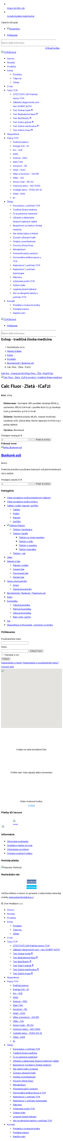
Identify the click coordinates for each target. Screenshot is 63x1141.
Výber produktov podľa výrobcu (22, 502)
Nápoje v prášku (20, 565)
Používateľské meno (11, 639)
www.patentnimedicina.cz (21, 897)
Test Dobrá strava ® (23, 130)
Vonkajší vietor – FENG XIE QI (27, 190)
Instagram (32, 887)
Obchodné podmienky (17, 842)
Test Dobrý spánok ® (23, 122)
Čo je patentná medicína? (25, 214)
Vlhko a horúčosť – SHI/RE (26, 174)
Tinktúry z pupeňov (28, 546)
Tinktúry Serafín (20, 534)
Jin (14, 198)
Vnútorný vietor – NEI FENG (26, 186)
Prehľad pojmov (21, 142)
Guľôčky (17, 522)
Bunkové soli (11, 455)
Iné (8, 621)
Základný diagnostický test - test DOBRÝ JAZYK (26, 104)
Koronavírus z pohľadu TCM (26, 206)
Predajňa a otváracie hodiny (26, 305)
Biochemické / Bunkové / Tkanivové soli (26, 593)
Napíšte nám (19, 313)
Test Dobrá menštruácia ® (26, 126)
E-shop (31, 805)
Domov (10, 59)
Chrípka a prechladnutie (24, 242)
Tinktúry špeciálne (27, 550)
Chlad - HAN (19, 194)
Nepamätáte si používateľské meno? (41, 663)
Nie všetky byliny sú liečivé (25, 234)
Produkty (11, 67)
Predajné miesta (21, 309)
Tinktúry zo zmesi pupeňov (31, 538)
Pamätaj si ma (12, 655)
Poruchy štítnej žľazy (23, 246)
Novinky (11, 63)
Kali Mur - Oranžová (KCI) (13, 374)
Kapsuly (16, 518)
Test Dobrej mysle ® (23, 110)
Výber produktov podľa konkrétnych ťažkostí (29, 498)
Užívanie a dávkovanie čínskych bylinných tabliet (25, 220)
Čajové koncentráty (22, 589)
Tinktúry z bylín (26, 542)
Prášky (16, 514)
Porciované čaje (20, 573)
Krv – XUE (18, 150)
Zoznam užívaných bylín (24, 238)
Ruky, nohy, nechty (22, 617)
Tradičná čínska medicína (25, 210)
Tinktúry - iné (19, 553)
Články (10, 202)
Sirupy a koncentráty (17, 581)
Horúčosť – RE (20, 166)
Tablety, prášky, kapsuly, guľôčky (22, 506)
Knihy (9, 597)
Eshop (10, 71)
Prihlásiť (5, 659)
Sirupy (16, 585)
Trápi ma (17, 79)
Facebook (31, 882)
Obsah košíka (52, 48)
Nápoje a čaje (13, 561)
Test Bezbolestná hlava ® (25, 114)
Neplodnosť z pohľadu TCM (26, 265)
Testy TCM (12, 90)
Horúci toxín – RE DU (23, 182)
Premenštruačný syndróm (25, 254)
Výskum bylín (19, 285)
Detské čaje (18, 577)
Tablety (16, 510)
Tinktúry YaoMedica (22, 530)
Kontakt (11, 301)
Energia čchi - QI (21, 146)
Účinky (16, 83)
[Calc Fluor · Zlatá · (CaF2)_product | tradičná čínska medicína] (31, 377)
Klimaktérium (19, 250)
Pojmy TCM (12, 138)
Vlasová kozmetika (22, 613)
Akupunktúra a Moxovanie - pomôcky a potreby (30, 625)
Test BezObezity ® (22, 118)
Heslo (4, 647)
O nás (10, 87)
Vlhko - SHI (18, 178)
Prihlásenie (12, 35)
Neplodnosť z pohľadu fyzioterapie (24, 271)
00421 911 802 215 (16, 8)
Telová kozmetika (21, 605)
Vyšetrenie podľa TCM (24, 281)
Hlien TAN (18, 162)
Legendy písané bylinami (24, 289)
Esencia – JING (20, 158)
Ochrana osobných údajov (19, 853)
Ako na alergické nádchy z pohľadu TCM (25, 295)
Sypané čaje (18, 569)
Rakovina (17, 277)
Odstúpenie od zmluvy (18, 849)
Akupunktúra (13, 134)
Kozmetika (12, 601)
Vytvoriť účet (7, 667)
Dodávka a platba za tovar (20, 846)
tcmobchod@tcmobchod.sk (20, 16)
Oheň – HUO (19, 170)
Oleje (9, 557)
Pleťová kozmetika (22, 609)
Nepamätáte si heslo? (12, 663)
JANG (15, 154)
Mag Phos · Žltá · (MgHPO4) (39, 374)
